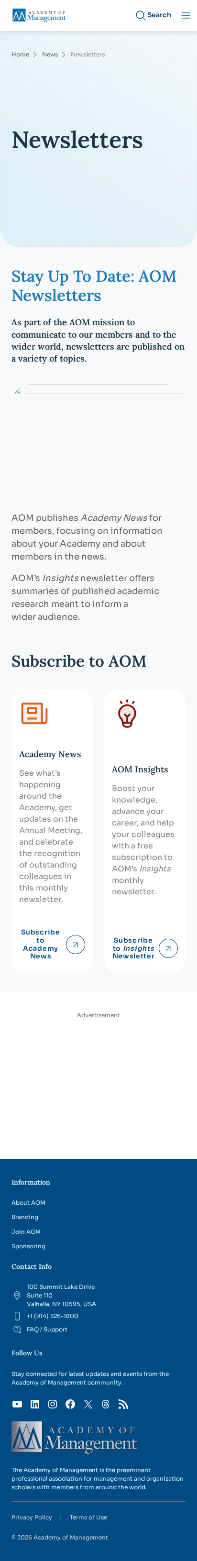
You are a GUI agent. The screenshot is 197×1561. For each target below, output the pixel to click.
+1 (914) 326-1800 (52, 1315)
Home (20, 54)
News (50, 54)
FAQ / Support (47, 1329)
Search (159, 15)
